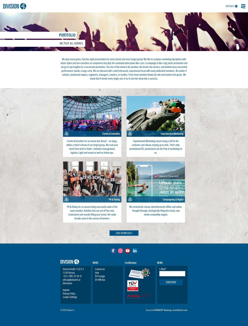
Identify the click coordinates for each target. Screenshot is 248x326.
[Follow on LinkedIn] (134, 252)
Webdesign (168, 310)
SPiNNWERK (158, 310)
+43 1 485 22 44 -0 (72, 276)
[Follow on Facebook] (113, 252)
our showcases (124, 233)
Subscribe (171, 282)
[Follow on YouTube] (127, 252)
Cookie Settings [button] (70, 297)
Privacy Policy (69, 293)
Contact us (100, 269)
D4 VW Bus (100, 279)
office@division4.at (71, 279)
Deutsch (231, 6)
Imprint (66, 289)
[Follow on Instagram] (120, 252)
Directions (67, 283)
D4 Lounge (100, 276)
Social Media (177, 310)
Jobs (97, 272)
